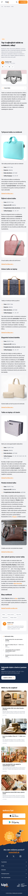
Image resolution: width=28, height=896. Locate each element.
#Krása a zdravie (10, 614)
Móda (12, 6)
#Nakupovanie (5, 617)
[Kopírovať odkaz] (12, 66)
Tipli (2, 6)
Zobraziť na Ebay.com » (7, 193)
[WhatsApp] (9, 66)
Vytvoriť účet (23, 2)
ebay (16, 598)
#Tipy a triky (18, 614)
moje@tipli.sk (14, 852)
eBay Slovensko (18, 583)
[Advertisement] (14, 23)
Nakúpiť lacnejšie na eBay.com (9, 608)
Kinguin (15, 516)
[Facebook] (2, 66)
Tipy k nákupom (7, 6)
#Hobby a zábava (13, 617)
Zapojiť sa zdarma (7, 677)
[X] (6, 66)
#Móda (3, 614)
